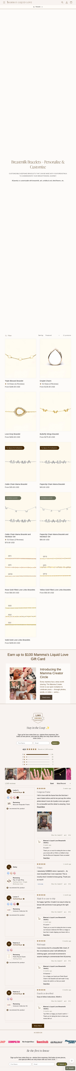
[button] (4, 2)
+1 (18, 798)
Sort (52, 783)
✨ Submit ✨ (61, 1064)
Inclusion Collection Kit (20, 911)
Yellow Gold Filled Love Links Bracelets (55, 590)
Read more (46, 697)
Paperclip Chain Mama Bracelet (52, 484)
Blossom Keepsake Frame (21, 804)
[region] (38, 774)
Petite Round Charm (19, 958)
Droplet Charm (45, 381)
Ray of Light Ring (20, 882)
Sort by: (41, 335)
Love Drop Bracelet (12, 434)
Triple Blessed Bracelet (14, 381)
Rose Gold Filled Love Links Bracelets (20, 590)
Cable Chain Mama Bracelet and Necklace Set (18, 535)
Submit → (55, 743)
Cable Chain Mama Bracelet (16, 484)
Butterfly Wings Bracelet (49, 434)
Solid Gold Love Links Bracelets (17, 640)
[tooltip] (10, 793)
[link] (11, 1042)
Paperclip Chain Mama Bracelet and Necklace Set (54, 535)
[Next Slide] (69, 774)
